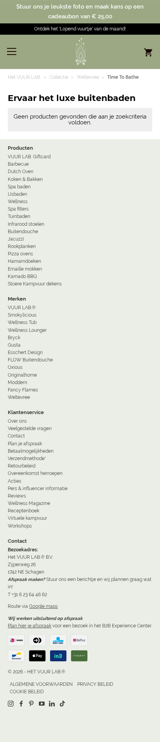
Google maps (43, 606)
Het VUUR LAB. (24, 77)
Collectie (58, 77)
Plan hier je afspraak (29, 626)
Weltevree (88, 77)
